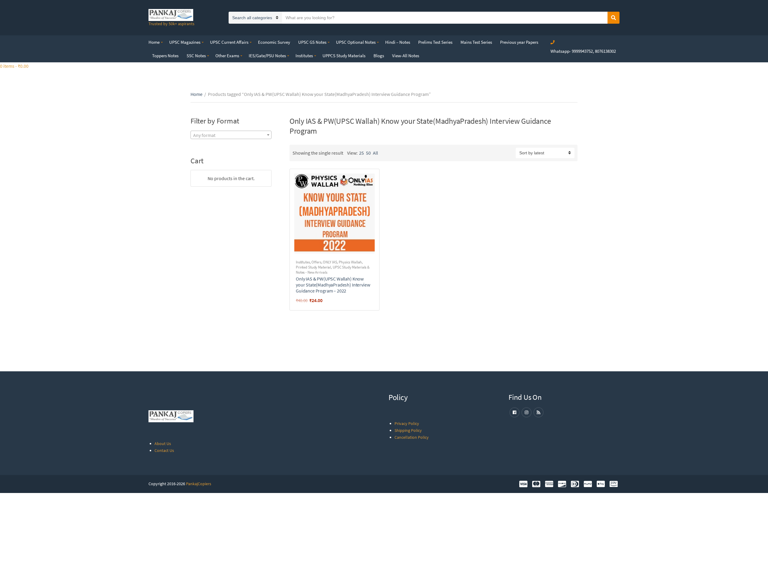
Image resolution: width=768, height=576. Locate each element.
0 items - (14, 66)
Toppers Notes (165, 55)
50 (368, 153)
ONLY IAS (330, 262)
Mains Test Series (476, 42)
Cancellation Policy (411, 437)
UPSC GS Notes (312, 42)
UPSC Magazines (184, 42)
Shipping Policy (408, 430)
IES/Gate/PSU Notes (267, 55)
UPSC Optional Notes (356, 42)
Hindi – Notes (397, 42)
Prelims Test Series (435, 42)
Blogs (379, 55)
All (375, 153)
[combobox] (231, 135)
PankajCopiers (198, 483)
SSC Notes (196, 55)
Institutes (304, 55)
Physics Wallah (350, 262)
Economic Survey (274, 42)
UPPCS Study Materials (343, 55)
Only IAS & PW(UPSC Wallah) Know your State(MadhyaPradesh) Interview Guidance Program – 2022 (333, 285)
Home (154, 42)
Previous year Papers (519, 42)
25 (361, 153)
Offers (316, 262)
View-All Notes (405, 55)
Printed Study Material (313, 267)
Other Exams (227, 55)
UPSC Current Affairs (229, 42)
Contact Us (164, 450)
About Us (162, 443)
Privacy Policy (406, 423)
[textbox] (231, 135)
